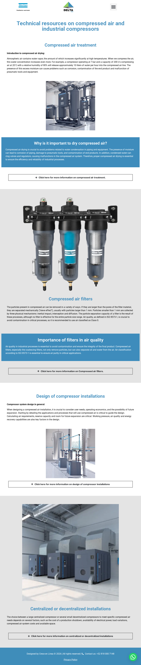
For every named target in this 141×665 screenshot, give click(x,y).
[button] (113, 6)
